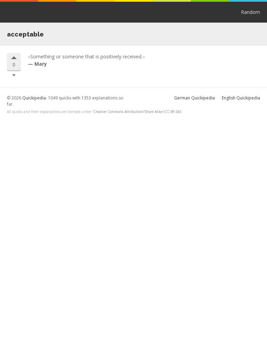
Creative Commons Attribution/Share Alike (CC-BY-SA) (137, 111)
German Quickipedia (194, 98)
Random (250, 12)
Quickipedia (33, 12)
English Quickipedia (241, 98)
